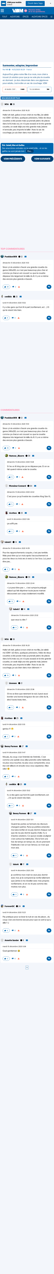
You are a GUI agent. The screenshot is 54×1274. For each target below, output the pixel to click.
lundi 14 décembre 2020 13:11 (22, 820)
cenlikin (8, 297)
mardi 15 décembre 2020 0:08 (14, 947)
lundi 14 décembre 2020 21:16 (22, 871)
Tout (4, 17)
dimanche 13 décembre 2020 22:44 (20, 583)
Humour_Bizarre (16, 456)
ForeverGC (10, 906)
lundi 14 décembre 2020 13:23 (14, 913)
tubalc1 (8, 542)
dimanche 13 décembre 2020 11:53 (16, 263)
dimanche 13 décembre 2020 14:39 (16, 548)
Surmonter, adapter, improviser (20, 65)
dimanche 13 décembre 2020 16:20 (16, 111)
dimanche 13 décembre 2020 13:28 (20, 462)
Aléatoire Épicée (40, 17)
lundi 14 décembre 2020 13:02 (14, 303)
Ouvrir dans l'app (35, 3)
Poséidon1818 (11, 257)
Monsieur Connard (17, 486)
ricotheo (13, 513)
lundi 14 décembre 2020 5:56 (18, 519)
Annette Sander (12, 941)
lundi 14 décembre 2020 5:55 (14, 725)
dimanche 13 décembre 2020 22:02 (20, 492)
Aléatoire (15, 17)
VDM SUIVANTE (42, 159)
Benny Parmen (11, 747)
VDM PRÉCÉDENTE (13, 159)
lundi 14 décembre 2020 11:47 (14, 753)
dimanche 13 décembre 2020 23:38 (20, 689)
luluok (16, 865)
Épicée (26, 17)
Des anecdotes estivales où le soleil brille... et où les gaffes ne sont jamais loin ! (24, 148)
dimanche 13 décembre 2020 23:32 (24, 615)
